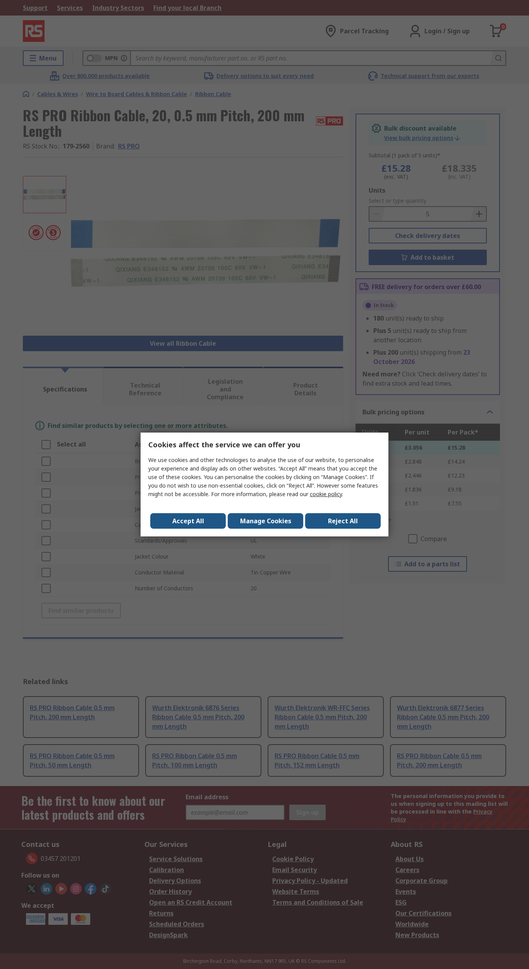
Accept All (188, 521)
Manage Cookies (265, 521)
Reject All (343, 521)
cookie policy (326, 494)
